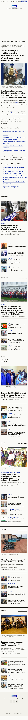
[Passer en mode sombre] (15, 1)
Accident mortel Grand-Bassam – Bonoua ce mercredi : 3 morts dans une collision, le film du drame (15, 177)
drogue (13, 113)
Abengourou (10, 41)
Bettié (23, 41)
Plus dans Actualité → (22, 197)
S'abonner (24, 1)
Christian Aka (6, 487)
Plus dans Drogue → (22, 610)
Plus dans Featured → (22, 278)
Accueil (4, 41)
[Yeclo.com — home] (14, 6)
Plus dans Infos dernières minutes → (18, 361)
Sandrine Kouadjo (7, 316)
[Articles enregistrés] (13, 1)
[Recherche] (11, 1)
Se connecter (18, 1)
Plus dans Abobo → (22, 529)
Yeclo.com (3, 45)
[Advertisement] (14, 25)
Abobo (17, 102)
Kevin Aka (5, 236)
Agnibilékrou (18, 41)
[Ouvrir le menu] (2, 1)
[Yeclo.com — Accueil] (14, 696)
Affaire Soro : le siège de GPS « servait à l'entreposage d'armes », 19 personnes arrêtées (13, 133)
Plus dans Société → (22, 443)
